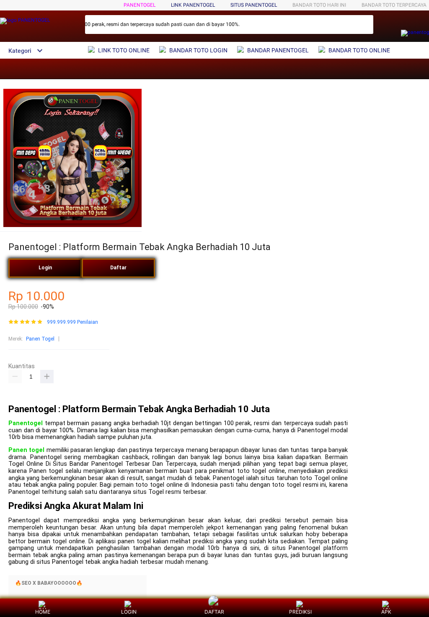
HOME (42, 612)
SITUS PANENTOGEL (253, 5)
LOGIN (129, 612)
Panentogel (25, 423)
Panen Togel (40, 339)
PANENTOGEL (139, 5)
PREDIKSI (300, 612)
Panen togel (26, 450)
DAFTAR (214, 612)
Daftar (118, 268)
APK (386, 612)
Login (45, 268)
